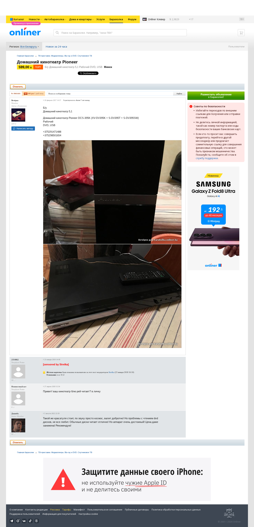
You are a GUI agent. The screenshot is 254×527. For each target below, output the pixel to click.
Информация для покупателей (59, 513)
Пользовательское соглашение (104, 509)
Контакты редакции (36, 509)
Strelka (111, 372)
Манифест (79, 509)
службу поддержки (207, 158)
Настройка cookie (88, 513)
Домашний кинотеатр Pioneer (47, 62)
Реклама (55, 509)
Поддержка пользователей (25, 513)
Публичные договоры (137, 509)
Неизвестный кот (18, 387)
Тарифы (66, 509)
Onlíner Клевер (156, 19)
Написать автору (25, 128)
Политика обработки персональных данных (176, 509)
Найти (179, 94)
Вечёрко (14, 100)
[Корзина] (241, 32)
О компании (16, 509)
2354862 (15, 360)
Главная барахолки (25, 56)
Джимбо (15, 413)
